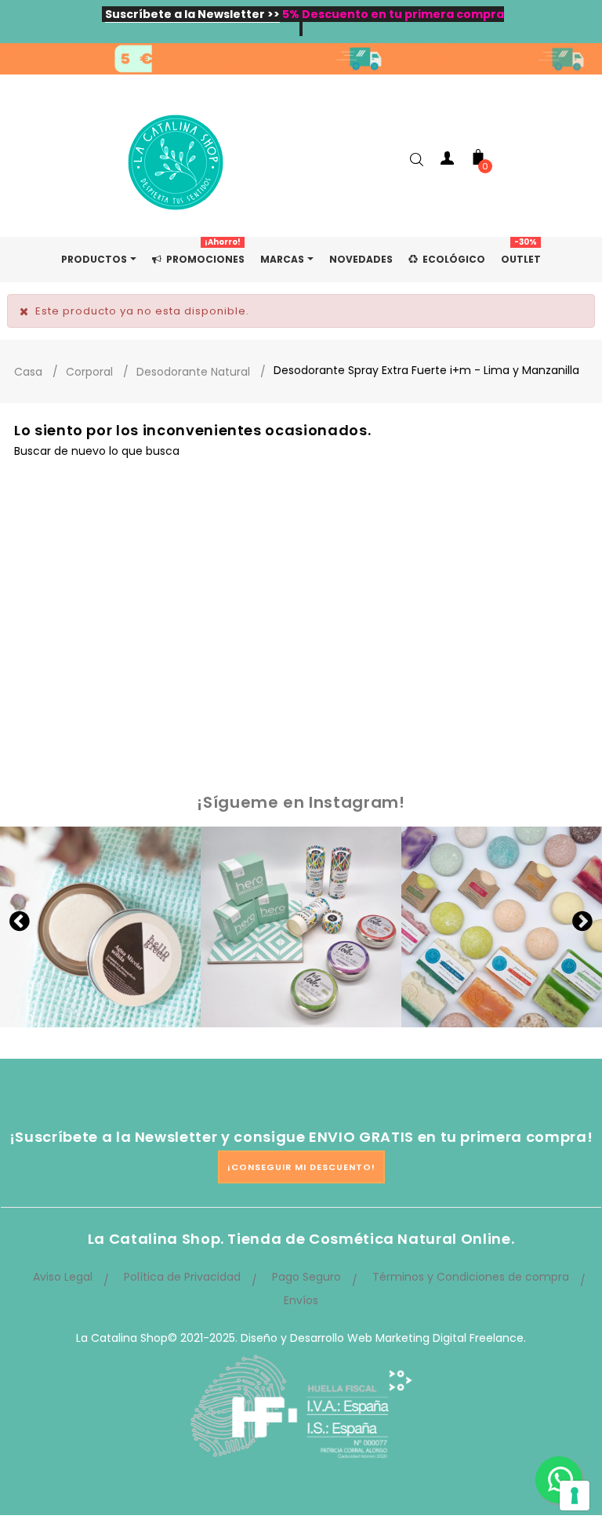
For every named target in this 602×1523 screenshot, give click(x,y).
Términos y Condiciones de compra (470, 1277)
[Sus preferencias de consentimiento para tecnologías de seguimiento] (574, 1495)
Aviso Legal (62, 1277)
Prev (19, 920)
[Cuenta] (446, 161)
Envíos (301, 1300)
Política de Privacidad (182, 1277)
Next (582, 920)
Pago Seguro (306, 1277)
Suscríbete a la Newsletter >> (192, 14)
